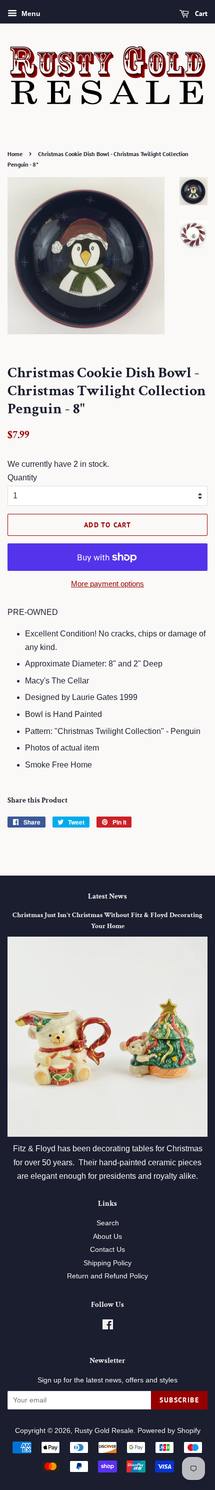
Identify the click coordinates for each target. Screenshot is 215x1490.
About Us (107, 1236)
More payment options (107, 583)
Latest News (107, 896)
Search (107, 1223)
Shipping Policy (108, 1263)
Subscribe (179, 1399)
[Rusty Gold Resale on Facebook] (108, 1326)
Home (15, 154)
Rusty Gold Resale (104, 1430)
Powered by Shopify (169, 1430)
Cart (200, 13)
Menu (30, 14)
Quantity (22, 477)
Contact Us (107, 1249)
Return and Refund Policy (107, 1276)
